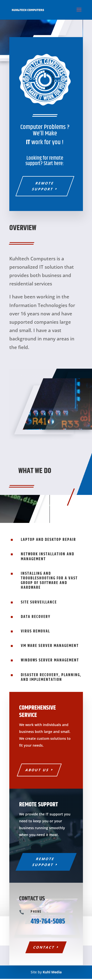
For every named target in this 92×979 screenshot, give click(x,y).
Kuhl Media (52, 972)
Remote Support (43, 186)
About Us (37, 770)
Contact (44, 947)
